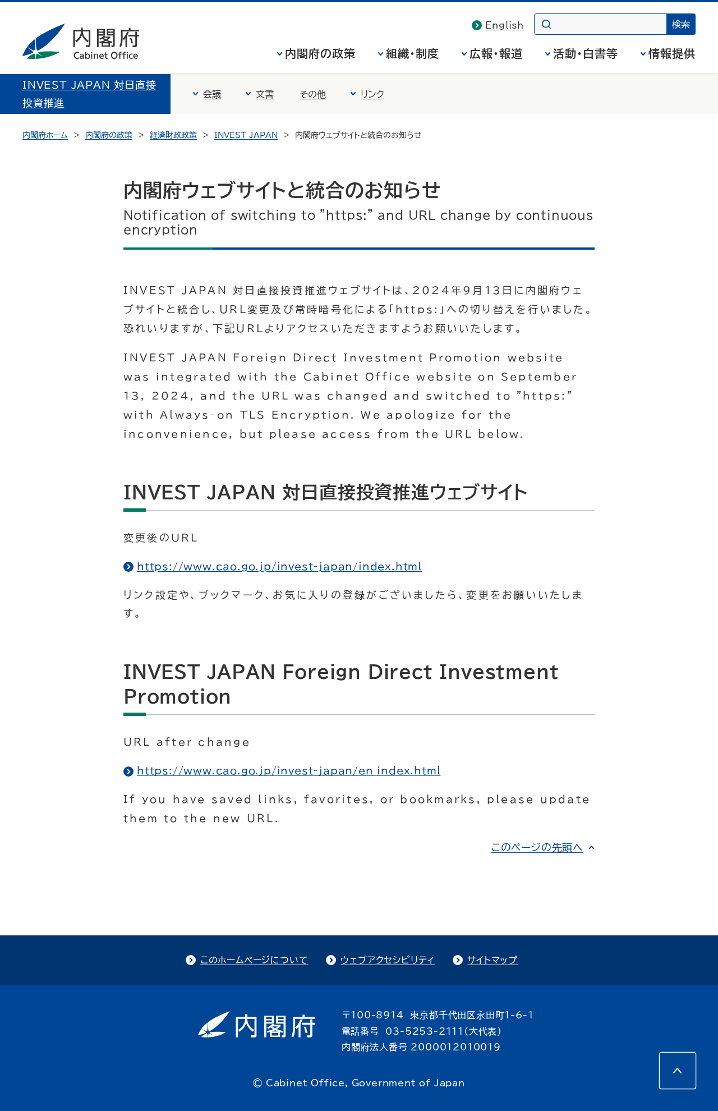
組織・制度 (412, 53)
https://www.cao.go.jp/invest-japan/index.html (279, 566)
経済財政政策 (173, 135)
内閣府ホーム (45, 135)
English (504, 25)
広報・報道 (496, 53)
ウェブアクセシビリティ (387, 960)
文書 (265, 94)
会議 (212, 94)
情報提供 (672, 53)
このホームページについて (254, 960)
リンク (372, 94)
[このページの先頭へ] (678, 1071)
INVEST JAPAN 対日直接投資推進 (89, 94)
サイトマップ (492, 960)
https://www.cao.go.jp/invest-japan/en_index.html (288, 770)
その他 (313, 94)
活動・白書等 (585, 53)
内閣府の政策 (320, 53)
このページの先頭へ (537, 847)
